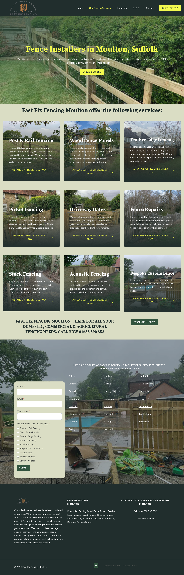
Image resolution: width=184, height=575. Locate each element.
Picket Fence (26, 452)
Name (21, 386)
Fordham (108, 376)
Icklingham (109, 398)
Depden (73, 421)
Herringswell (110, 391)
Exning (72, 429)
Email (20, 398)
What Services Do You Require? (33, 423)
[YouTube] (96, 565)
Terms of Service (112, 565)
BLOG (136, 8)
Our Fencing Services (100, 8)
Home (80, 8)
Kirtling (107, 421)
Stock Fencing (27, 444)
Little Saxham (146, 383)
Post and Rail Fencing (30, 428)
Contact (150, 8)
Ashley (72, 376)
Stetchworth (145, 406)
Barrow (72, 383)
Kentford (108, 414)
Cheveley (73, 406)
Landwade (144, 376)
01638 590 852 (170, 8)
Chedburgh (74, 398)
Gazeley (108, 383)
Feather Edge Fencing (30, 436)
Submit (23, 467)
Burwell (72, 391)
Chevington (74, 414)
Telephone (23, 411)
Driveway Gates (27, 460)
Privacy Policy (130, 565)
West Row (144, 421)
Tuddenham (145, 414)
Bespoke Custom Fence (31, 448)
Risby (141, 398)
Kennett (108, 406)
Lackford (108, 429)
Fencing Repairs (27, 456)
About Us (122, 8)
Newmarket (145, 391)
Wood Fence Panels (29, 432)
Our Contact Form (145, 518)
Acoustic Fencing (28, 440)
